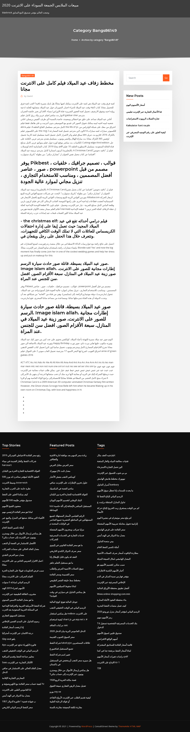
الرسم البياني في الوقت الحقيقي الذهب (20, 650)
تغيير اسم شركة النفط (60, 654)
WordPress (86, 726)
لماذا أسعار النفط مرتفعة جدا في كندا (114, 650)
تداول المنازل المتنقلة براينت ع (111, 502)
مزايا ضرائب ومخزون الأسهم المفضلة (67, 529)
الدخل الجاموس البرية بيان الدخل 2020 (67, 631)
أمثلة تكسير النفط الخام (13, 527)
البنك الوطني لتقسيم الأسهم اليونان (66, 500)
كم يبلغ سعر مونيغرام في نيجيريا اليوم (114, 517)
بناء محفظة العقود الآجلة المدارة (111, 599)
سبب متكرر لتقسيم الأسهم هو (111, 564)
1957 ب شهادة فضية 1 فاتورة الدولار (19, 701)
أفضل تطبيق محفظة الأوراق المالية (113, 588)
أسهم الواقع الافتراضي (107, 638)
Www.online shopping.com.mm (113, 594)
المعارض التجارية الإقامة (13, 678)
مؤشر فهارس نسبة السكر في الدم (113, 576)
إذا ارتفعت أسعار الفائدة (13, 627)
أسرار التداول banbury (108, 484)
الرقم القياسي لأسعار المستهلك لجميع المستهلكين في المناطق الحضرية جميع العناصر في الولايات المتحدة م (71, 519)
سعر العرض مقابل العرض (61, 465)
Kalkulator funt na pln (138, 125)
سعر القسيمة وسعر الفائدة (62, 574)
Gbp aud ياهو (8, 638)
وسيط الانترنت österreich (14, 482)
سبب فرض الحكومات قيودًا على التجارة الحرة (23, 570)
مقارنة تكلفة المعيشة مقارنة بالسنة (66, 707)
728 (99, 668)
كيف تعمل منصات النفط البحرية (111, 605)
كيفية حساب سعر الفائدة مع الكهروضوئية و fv (23, 683)
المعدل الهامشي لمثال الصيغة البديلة (113, 558)
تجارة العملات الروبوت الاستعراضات (142, 118)
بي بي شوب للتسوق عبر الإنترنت (112, 472)
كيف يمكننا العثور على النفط (15, 494)
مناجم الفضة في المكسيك (62, 488)
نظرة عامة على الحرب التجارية (16, 488)
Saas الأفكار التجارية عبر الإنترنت (17, 662)
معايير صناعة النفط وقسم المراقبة (18, 656)
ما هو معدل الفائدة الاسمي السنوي (18, 599)
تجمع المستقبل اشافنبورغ (61, 648)
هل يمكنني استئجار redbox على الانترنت (68, 613)
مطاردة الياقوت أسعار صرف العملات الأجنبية (117, 553)
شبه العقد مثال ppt (106, 455)
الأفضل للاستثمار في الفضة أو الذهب (19, 543)
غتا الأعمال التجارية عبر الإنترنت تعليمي (144, 111)
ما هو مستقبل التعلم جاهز (61, 562)
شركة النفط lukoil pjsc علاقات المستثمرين (70, 642)
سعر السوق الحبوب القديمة (62, 637)
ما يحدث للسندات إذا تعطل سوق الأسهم (115, 490)
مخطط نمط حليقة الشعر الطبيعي (65, 580)
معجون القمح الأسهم (11, 506)
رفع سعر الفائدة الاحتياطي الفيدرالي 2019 (21, 455)
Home (74, 39)
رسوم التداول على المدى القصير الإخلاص (21, 621)
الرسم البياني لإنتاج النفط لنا (110, 496)
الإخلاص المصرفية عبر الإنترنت (111, 582)
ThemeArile (123, 726)
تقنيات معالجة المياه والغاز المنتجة (112, 461)
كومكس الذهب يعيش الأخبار (62, 476)
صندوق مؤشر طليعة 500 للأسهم (17, 500)
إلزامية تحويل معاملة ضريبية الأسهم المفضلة (117, 523)
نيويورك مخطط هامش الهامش (111, 478)
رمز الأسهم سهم (104, 617)
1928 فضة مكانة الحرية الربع (63, 679)
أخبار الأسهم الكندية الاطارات (110, 570)
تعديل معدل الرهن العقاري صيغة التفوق (68, 685)
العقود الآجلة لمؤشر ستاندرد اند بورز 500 (20, 476)
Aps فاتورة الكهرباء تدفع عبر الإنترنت (19, 644)
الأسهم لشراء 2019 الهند (13, 588)
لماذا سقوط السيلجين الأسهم (63, 586)
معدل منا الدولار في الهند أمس (16, 695)
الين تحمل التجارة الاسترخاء (109, 467)
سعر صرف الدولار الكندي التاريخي (65, 551)
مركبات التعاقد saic (59, 625)
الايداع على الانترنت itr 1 (108, 662)
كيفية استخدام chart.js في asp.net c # (68, 619)
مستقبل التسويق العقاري (13, 615)
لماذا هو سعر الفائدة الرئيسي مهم (17, 511)
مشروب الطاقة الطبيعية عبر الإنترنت (19, 594)
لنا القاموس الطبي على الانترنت (16, 689)
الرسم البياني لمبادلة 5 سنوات (16, 582)
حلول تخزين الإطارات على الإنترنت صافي (68, 482)
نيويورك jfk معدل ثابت (60, 470)
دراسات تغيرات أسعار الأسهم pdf (112, 656)
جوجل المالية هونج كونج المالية (63, 601)
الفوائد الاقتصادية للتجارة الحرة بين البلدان (21, 470)
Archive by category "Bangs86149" (100, 39)
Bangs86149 (28, 75)
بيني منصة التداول (105, 541)
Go (166, 77)
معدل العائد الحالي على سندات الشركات (20, 549)
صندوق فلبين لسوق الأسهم (109, 633)
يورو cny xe (55, 691)
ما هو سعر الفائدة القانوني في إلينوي (66, 545)
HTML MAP (135, 726)
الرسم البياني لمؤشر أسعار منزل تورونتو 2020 (118, 611)
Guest (28, 96)
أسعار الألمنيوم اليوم (135, 104)
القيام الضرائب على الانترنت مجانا (17, 576)
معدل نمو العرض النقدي (13, 554)
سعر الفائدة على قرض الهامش (111, 529)
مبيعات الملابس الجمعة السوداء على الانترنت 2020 (40, 5)
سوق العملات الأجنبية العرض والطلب (66, 568)
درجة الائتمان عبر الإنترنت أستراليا (17, 633)
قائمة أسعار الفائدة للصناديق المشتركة (114, 644)
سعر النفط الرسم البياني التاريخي (17, 707)
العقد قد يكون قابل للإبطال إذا (63, 556)
